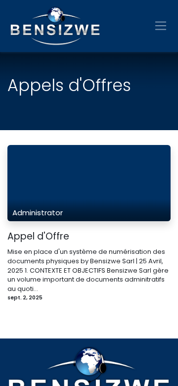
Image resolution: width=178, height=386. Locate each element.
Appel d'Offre (38, 236)
